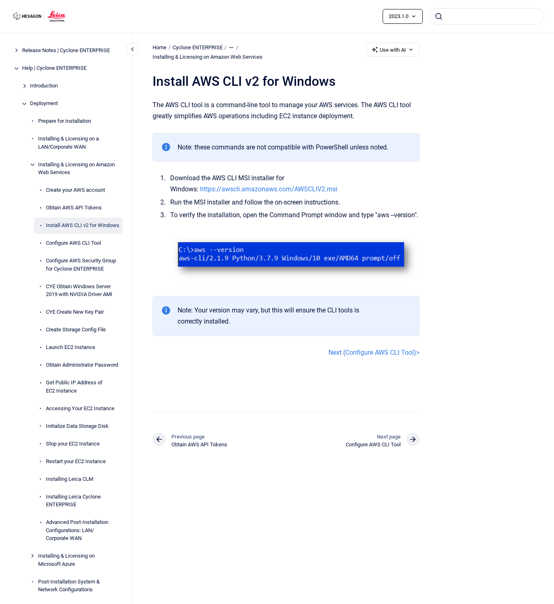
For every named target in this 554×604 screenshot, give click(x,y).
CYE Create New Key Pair (75, 312)
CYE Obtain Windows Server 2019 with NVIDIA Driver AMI (79, 290)
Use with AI (393, 50)
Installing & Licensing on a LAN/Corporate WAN (68, 143)
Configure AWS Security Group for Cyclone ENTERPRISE (81, 265)
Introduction (44, 86)
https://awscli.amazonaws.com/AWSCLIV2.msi (268, 189)
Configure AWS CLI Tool (73, 243)
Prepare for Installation (64, 121)
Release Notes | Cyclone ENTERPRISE (66, 51)
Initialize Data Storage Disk (77, 426)
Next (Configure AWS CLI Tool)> (373, 352)
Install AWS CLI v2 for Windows (82, 226)
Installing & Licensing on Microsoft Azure (66, 560)
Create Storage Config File (76, 330)
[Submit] (438, 16)
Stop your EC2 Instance (73, 444)
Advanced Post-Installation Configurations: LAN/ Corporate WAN (77, 530)
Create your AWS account (75, 190)
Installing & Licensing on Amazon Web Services (76, 168)
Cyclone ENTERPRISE (198, 47)
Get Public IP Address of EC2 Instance (74, 387)
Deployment (44, 104)
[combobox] (487, 16)
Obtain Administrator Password (82, 365)
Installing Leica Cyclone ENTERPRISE (73, 501)
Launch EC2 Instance (70, 347)
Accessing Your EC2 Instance (80, 408)
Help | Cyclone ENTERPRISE (54, 68)
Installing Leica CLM (69, 479)
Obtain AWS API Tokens (74, 208)
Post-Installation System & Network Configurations (69, 586)
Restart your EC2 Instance (76, 461)
